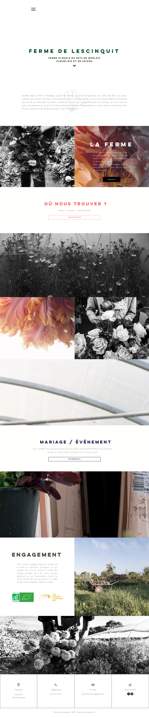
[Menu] (33, 9)
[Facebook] (128, 694)
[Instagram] (132, 694)
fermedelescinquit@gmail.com (93, 694)
